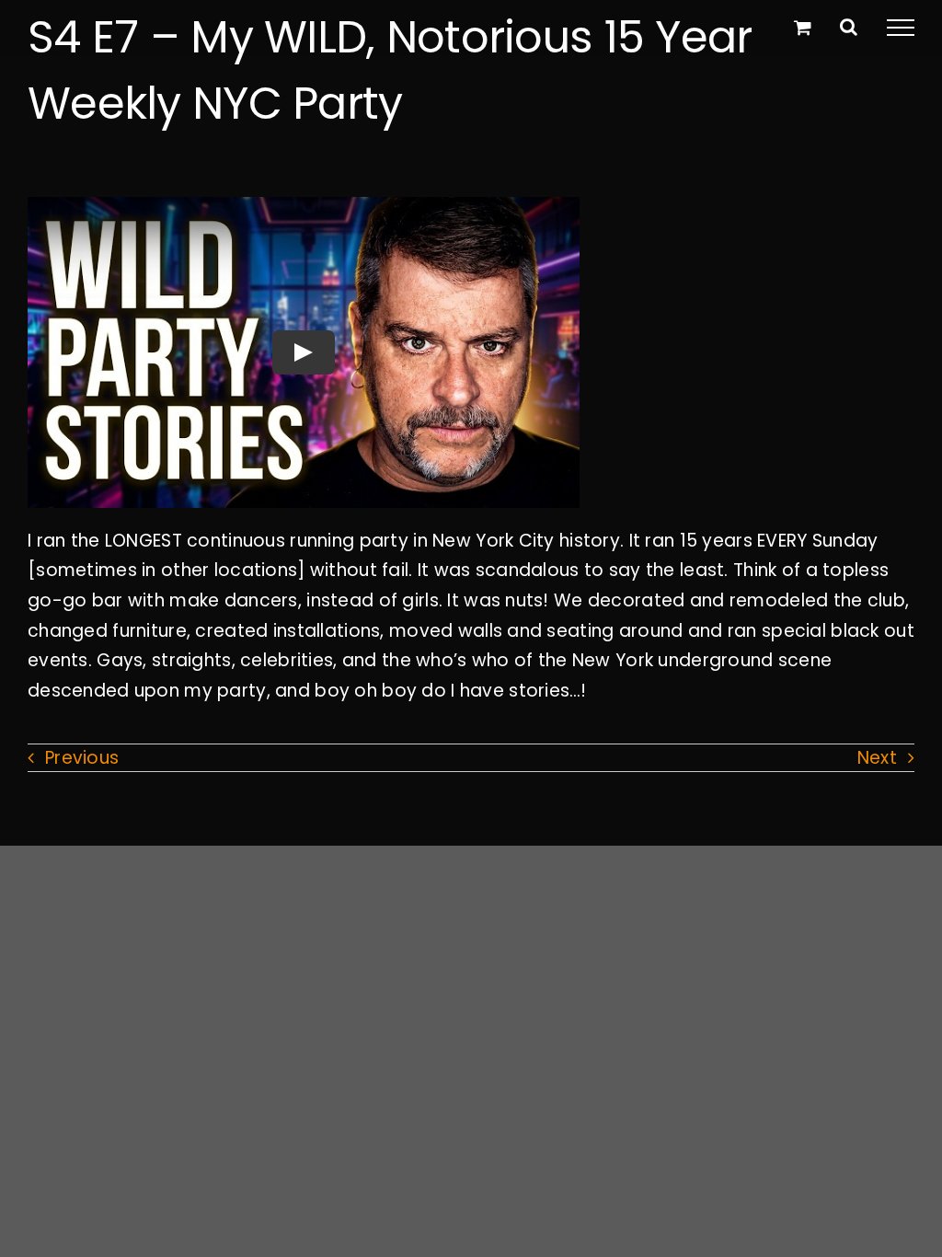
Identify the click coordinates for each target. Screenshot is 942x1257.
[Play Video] (303, 352)
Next (877, 757)
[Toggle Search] (848, 26)
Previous (82, 757)
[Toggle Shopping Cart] (802, 27)
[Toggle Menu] (900, 27)
